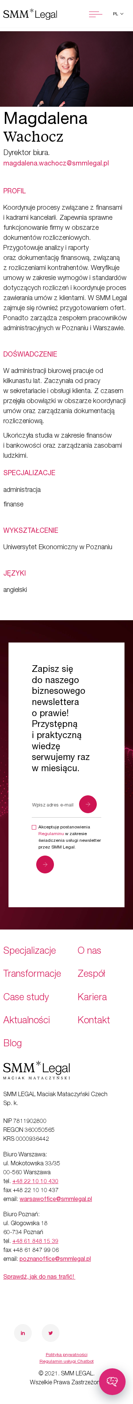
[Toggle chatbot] (112, 1381)
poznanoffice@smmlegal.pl (55, 1260)
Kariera (92, 998)
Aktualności (26, 1021)
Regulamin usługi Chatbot (67, 1361)
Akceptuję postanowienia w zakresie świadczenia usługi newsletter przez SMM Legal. (69, 837)
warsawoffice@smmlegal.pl (56, 1200)
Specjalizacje (29, 951)
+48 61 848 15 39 (35, 1242)
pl (116, 14)
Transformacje (32, 974)
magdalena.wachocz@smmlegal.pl (56, 164)
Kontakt (94, 1021)
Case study (26, 998)
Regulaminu (51, 834)
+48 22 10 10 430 (35, 1182)
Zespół (91, 974)
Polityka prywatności (67, 1355)
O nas (89, 951)
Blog (12, 1044)
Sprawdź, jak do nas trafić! (39, 1278)
